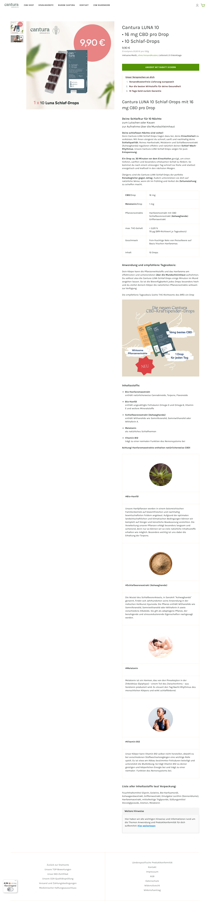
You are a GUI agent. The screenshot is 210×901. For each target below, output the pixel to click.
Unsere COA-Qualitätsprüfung (57, 878)
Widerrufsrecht (152, 885)
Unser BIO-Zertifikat (57, 874)
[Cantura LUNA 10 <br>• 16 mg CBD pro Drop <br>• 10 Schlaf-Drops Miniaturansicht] (17, 27)
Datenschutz (152, 881)
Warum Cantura (66, 5)
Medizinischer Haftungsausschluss (57, 887)
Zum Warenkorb (101, 5)
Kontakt (84, 5)
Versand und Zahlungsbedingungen (58, 883)
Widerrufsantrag (152, 890)
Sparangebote (45, 5)
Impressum (152, 871)
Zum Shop (29, 5)
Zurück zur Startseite (58, 864)
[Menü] (15, 881)
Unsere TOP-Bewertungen (58, 869)
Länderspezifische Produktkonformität (152, 862)
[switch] (10, 889)
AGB (152, 876)
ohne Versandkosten (148, 55)
